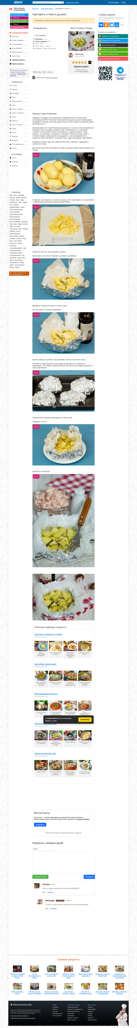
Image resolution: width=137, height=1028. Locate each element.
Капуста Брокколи (15, 212)
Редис (24, 238)
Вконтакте (91, 1017)
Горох (17, 200)
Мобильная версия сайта (22, 1004)
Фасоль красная (14, 262)
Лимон (11, 226)
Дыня (11, 204)
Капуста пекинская (15, 219)
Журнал (16, 24)
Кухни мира (71, 1013)
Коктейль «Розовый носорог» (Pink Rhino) (17, 975)
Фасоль (12, 260)
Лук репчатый (13, 228)
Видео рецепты (18, 64)
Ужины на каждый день (45, 753)
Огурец (18, 231)
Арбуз (15, 195)
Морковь (25, 228)
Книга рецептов (19, 15)
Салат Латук (13, 243)
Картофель (24, 221)
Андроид (13, 75)
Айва (11, 195)
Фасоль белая (19, 260)
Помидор (19, 238)
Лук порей (17, 226)
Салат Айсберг (17, 241)
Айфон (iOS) (22, 74)
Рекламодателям (57, 1013)
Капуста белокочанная (16, 209)
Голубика (12, 200)
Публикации (71, 1015)
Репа (11, 241)
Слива (24, 248)
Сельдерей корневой (16, 248)
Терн (23, 255)
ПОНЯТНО (85, 720)
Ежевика (16, 204)
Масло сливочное (41, 41)
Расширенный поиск (72, 2)
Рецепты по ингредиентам (75, 1009)
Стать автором (57, 1015)
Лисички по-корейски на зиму (85, 992)
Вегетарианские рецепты (45, 694)
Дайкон (25, 202)
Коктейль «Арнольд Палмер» (119, 992)
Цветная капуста (19, 265)
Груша (20, 202)
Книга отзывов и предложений (19, 9)
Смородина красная (15, 250)
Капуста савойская (15, 221)
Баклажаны (21, 195)
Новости (55, 1009)
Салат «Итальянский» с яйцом (34, 975)
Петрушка (12, 238)
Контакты (55, 1011)
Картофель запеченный (45, 664)
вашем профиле (83, 819)
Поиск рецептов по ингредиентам (19, 273)
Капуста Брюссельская (16, 214)
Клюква (20, 224)
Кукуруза (25, 224)
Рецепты (35, 8)
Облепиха (12, 231)
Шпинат (12, 267)
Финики (12, 265)
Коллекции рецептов (73, 1011)
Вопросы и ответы (73, 1017)
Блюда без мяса (47, 8)
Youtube (90, 1013)
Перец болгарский (15, 233)
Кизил (15, 224)
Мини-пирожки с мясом (17, 992)
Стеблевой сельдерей (16, 253)
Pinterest (90, 1007)
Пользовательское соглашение (19, 1015)
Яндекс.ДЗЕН (92, 1009)
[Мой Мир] (116, 24)
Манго (20, 228)
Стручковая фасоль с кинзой (68, 992)
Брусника (12, 197)
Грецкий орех (13, 202)
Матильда (79, 54)
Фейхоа (22, 262)
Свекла (20, 243)
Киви (11, 224)
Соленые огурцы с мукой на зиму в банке (69, 975)
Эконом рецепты (18, 60)
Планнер (16, 18)
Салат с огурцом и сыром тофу (51, 975)
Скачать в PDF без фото (110, 54)
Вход (123, 3)
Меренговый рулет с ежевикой (86, 975)
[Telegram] (111, 24)
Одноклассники (92, 1020)
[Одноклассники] (106, 24)
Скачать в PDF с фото (109, 49)
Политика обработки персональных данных (22, 1018)
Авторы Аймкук (18, 27)
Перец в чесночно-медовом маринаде (51, 992)
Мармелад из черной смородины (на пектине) (119, 975)
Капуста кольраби (15, 216)
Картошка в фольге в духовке (48, 634)
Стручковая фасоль (15, 255)
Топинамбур (13, 257)
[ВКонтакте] (101, 24)
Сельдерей (13, 245)
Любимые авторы (19, 21)
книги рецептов (51, 78)
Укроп (23, 257)
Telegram (90, 1011)
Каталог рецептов (73, 1007)
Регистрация (114, 3)
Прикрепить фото (40, 877)
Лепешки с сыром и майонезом (102, 975)
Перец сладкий (14, 236)
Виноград (24, 197)
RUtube (90, 1015)
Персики (21, 236)
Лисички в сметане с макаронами (103, 992)
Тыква (19, 257)
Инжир (23, 207)
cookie (54, 721)
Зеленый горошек (15, 207)
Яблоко (17, 267)
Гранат (22, 200)
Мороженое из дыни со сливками (34, 992)
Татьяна (46, 884)
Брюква (18, 197)
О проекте (55, 1007)
